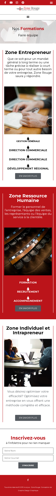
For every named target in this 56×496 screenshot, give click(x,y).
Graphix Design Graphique (28, 490)
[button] (51, 3)
